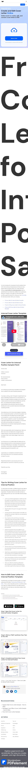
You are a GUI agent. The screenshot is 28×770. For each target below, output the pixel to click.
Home (2, 680)
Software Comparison (5, 723)
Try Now (22, 4)
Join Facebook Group (14, 353)
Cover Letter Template (11, 680)
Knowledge (15, 723)
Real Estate (15, 734)
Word (14, 725)
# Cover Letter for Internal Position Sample (14, 302)
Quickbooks (3, 734)
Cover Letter (15, 732)
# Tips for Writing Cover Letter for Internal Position (15, 305)
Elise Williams (14, 686)
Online (14, 729)
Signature (3, 727)
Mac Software (15, 736)
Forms (2, 725)
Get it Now (14, 350)
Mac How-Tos (4, 736)
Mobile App (3, 729)
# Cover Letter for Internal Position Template (14, 300)
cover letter (24, 295)
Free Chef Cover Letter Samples (11, 712)
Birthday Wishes (4, 732)
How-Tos (3, 721)
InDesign (3, 738)
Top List (14, 721)
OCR (14, 727)
